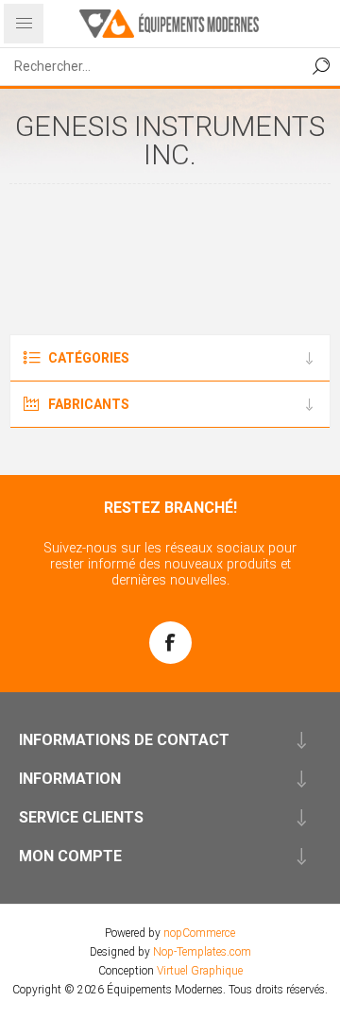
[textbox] (151, 66)
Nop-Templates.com (202, 952)
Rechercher (321, 66)
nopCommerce (199, 933)
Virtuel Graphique (200, 970)
